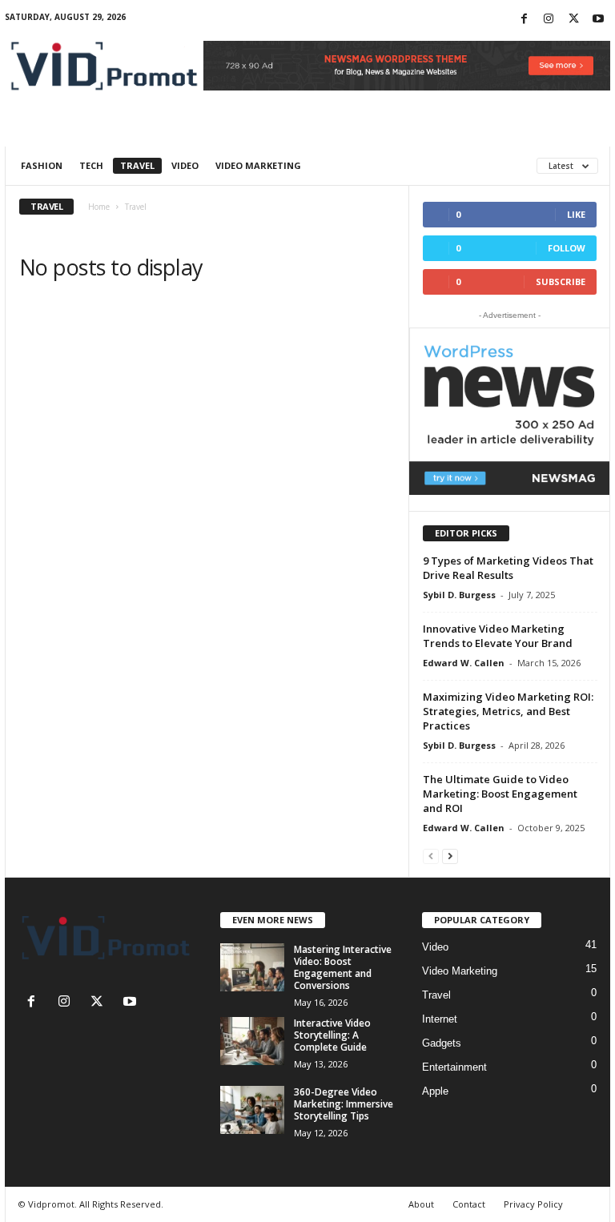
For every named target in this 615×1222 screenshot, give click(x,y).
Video (185, 165)
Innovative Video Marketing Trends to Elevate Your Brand (498, 635)
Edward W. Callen (463, 663)
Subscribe (560, 281)
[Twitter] (573, 19)
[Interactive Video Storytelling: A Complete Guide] (252, 1041)
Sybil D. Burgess (459, 595)
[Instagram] (548, 19)
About (421, 1204)
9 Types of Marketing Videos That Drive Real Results (508, 567)
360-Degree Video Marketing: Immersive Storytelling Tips (343, 1104)
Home (99, 206)
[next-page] (450, 855)
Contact (468, 1204)
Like (576, 214)
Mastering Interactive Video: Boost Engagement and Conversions (343, 967)
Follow (566, 248)
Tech (91, 165)
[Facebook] (523, 19)
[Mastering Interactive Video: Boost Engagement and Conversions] (252, 967)
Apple (435, 1091)
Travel (137, 165)
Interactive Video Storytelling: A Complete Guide (332, 1035)
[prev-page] (431, 855)
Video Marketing (258, 165)
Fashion (41, 165)
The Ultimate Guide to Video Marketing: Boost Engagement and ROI (500, 793)
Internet (439, 1019)
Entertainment (454, 1067)
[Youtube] (598, 19)
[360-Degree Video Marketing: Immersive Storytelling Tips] (252, 1110)
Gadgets (441, 1043)
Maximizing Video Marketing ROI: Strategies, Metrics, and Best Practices (508, 711)
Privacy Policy (533, 1204)
